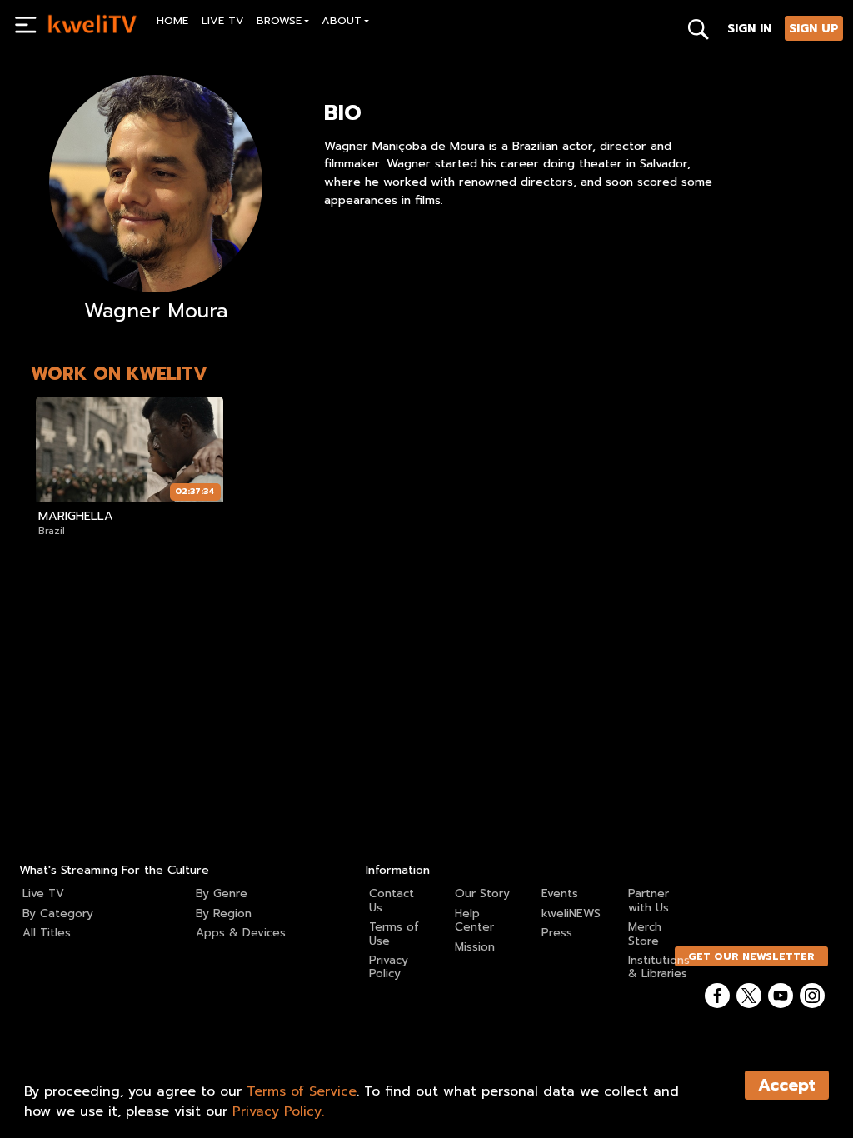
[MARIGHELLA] (129, 449)
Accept (787, 1085)
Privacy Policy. (278, 1111)
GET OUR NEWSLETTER (751, 956)
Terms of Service (302, 1091)
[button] (283, 23)
